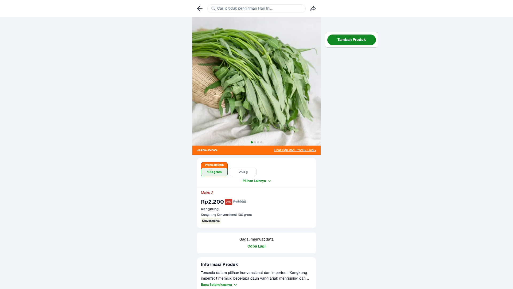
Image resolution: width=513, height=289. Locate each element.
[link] (295, 150)
